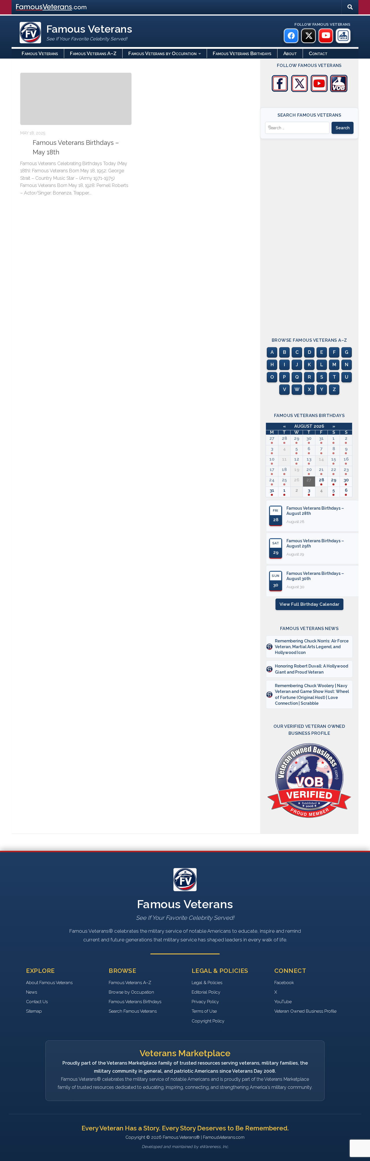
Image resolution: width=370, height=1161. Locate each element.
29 (296, 438)
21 (321, 469)
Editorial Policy (206, 992)
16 (346, 459)
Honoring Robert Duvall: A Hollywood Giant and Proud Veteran (311, 669)
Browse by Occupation (131, 992)
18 (284, 469)
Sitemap (34, 1011)
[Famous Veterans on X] (308, 36)
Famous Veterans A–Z (93, 53)
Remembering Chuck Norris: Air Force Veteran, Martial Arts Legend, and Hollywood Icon (312, 647)
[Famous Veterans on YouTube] (326, 36)
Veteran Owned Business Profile (305, 1011)
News (31, 992)
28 (284, 438)
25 (284, 480)
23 (346, 469)
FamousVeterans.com (51, 7)
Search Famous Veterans (133, 1011)
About (290, 53)
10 (271, 459)
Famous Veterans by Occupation (162, 53)
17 (272, 469)
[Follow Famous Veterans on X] (299, 90)
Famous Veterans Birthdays (242, 53)
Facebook (284, 982)
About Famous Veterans (49, 982)
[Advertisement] (309, 232)
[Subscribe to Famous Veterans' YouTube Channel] (319, 90)
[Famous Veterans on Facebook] (291, 36)
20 (309, 469)
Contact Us (37, 1001)
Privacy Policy (205, 1001)
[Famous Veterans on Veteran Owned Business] (343, 36)
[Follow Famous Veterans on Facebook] (279, 90)
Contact (318, 53)
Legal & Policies (207, 982)
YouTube (283, 1001)
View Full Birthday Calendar (309, 604)
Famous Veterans (40, 53)
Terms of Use (204, 1011)
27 (271, 438)
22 (333, 469)
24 (272, 480)
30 (308, 438)
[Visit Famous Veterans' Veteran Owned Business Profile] (338, 90)
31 (321, 438)
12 (296, 459)
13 (309, 459)
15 (333, 459)
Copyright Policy (208, 1021)
